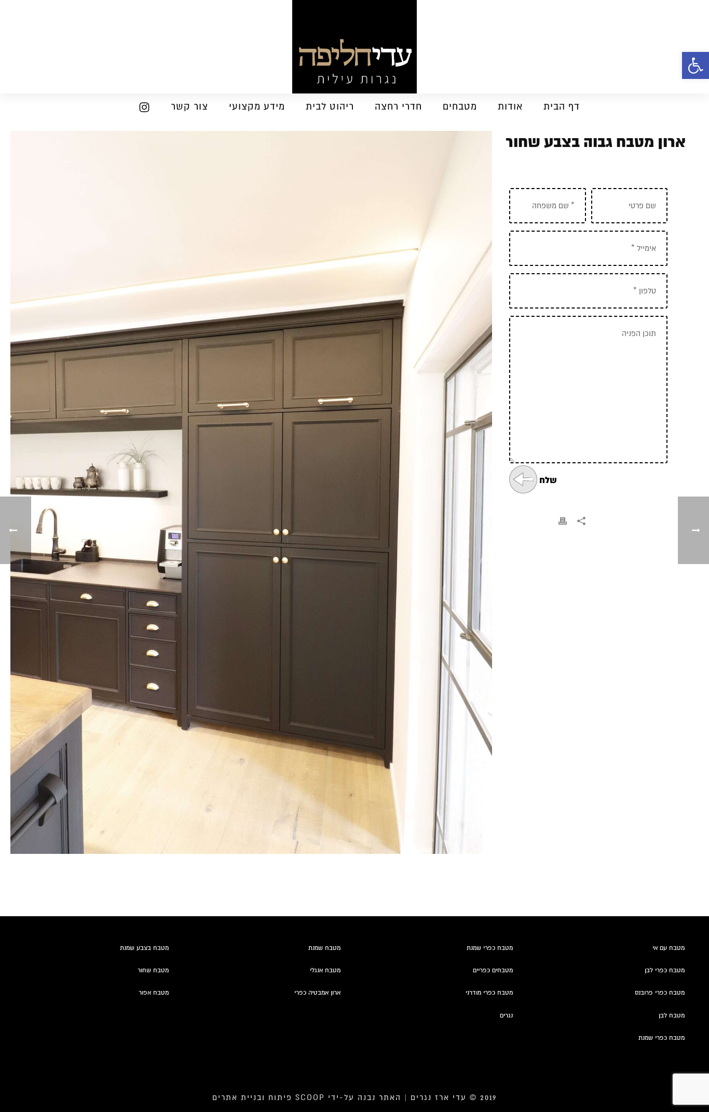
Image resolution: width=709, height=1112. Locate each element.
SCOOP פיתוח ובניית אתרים (268, 1097)
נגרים (506, 1016)
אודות (510, 106)
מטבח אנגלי (325, 970)
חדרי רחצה (398, 106)
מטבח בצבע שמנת (144, 948)
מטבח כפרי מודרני (489, 993)
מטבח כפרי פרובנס (660, 993)
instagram (139, 109)
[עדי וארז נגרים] (354, 46)
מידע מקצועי (257, 106)
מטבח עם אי (668, 948)
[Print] (562, 521)
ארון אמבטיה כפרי (317, 993)
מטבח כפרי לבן (665, 970)
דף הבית (561, 106)
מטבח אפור (154, 993)
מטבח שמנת (324, 948)
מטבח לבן (672, 1016)
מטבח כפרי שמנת (490, 948)
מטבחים (460, 106)
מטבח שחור (153, 970)
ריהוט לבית (330, 106)
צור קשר (189, 106)
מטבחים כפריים (493, 970)
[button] (695, 65)
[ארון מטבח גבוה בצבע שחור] (251, 492)
